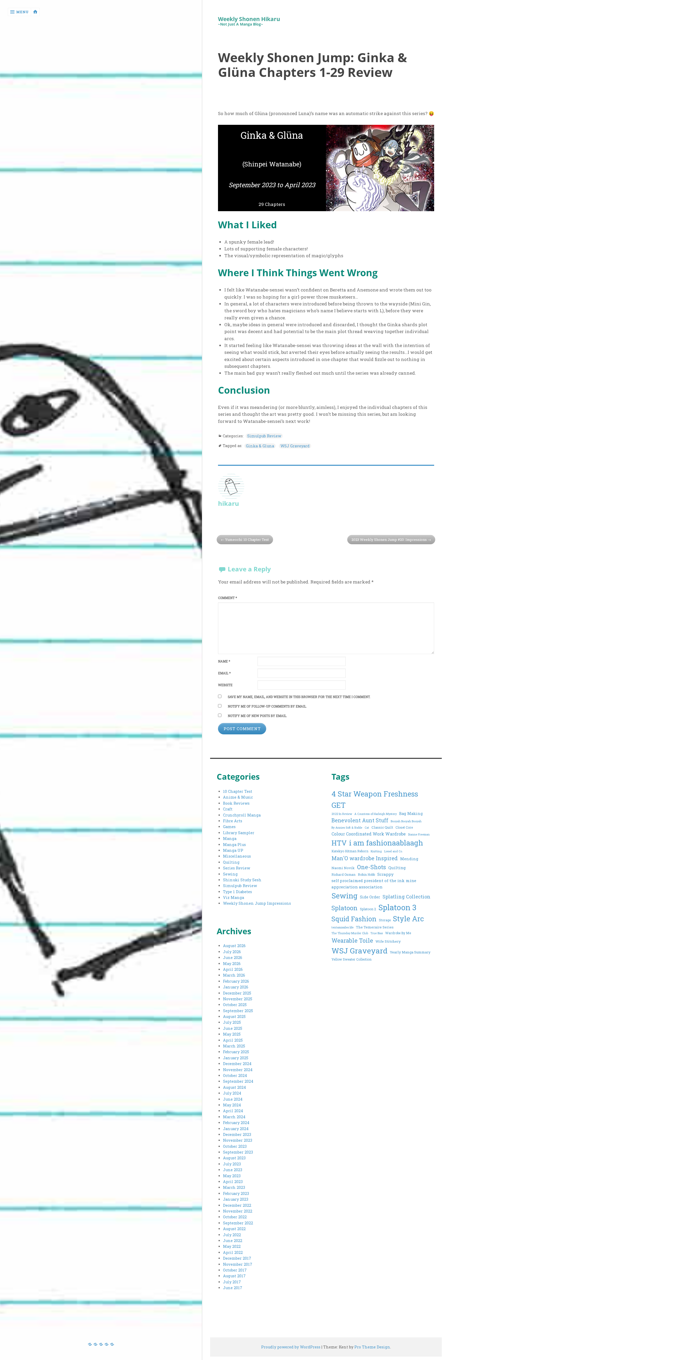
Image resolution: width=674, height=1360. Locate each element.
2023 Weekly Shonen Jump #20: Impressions (389, 539)
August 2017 (234, 1275)
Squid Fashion (353, 918)
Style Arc (408, 918)
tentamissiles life (342, 927)
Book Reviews (236, 803)
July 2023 (232, 1163)
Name (224, 661)
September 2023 (238, 1152)
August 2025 (234, 1016)
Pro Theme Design (372, 1346)
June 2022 (232, 1240)
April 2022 (233, 1252)
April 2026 (233, 969)
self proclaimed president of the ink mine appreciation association (373, 883)
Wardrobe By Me (398, 933)
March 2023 (234, 1187)
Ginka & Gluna (260, 445)
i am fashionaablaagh (386, 842)
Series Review (236, 868)
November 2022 (237, 1211)
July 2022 (232, 1234)
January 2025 (235, 1057)
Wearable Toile (352, 940)
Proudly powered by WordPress (290, 1346)
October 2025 (235, 1004)
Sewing (230, 874)
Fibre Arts (232, 820)
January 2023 (235, 1199)
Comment (227, 598)
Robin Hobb (366, 874)
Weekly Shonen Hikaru (249, 19)
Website (225, 685)
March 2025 (234, 1046)
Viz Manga (233, 897)
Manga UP (233, 850)
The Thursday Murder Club (349, 933)
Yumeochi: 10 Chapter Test (247, 539)
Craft (227, 809)
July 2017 (232, 1281)
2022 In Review (341, 814)
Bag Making (411, 813)
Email (224, 673)
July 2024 (232, 1093)
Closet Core (404, 827)
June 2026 (232, 957)
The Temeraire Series (375, 927)
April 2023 (233, 1181)
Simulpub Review (264, 435)
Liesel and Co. (393, 851)
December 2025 (237, 993)
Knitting (376, 851)
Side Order (370, 896)
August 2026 (234, 945)
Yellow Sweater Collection (351, 959)
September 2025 (238, 1010)
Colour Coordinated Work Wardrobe (368, 834)
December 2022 (237, 1205)
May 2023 (232, 1175)
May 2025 (232, 1034)
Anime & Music (238, 797)
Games (229, 826)
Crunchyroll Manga (242, 815)
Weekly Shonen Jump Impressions (257, 903)
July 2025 (232, 1022)
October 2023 (235, 1146)
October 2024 (235, 1075)
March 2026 (234, 975)
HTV (339, 842)
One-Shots (371, 867)
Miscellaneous (237, 856)
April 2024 (233, 1110)
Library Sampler (238, 832)
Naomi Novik (343, 868)
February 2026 (236, 981)
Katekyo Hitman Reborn (349, 851)
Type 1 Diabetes (237, 891)
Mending (409, 858)
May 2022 (232, 1246)
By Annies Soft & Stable (346, 827)
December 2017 (237, 1258)
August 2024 (234, 1087)
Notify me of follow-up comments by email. (267, 706)
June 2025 (232, 1028)
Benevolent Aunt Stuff (359, 820)
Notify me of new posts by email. (257, 716)
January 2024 (236, 1128)
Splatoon (344, 908)
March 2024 (234, 1116)
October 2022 (235, 1216)
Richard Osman (343, 874)
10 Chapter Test (237, 791)
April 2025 (233, 1040)
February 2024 (236, 1122)
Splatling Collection (406, 896)
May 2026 (232, 963)
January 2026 (235, 987)
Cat (367, 827)
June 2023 (232, 1169)
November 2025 (237, 998)
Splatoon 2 (368, 909)
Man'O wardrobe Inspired (364, 858)
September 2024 (238, 1081)
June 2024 (232, 1099)
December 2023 (237, 1134)
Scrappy (385, 874)
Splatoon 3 (397, 907)
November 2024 (237, 1069)
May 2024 (232, 1104)
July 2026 (232, 951)
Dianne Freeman (419, 834)
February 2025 (236, 1051)
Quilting (231, 862)
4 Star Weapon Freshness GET (374, 799)
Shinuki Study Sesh (242, 879)
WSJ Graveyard (295, 445)
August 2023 (234, 1157)
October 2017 (235, 1270)
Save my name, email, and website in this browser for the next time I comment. (299, 697)
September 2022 (238, 1222)
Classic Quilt (382, 827)
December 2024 (237, 1063)
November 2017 (237, 1264)
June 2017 (232, 1287)
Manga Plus (234, 844)
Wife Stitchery (388, 941)
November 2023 (237, 1140)
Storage (385, 920)
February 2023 (236, 1193)
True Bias (376, 933)
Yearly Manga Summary (410, 952)
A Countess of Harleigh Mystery (375, 814)
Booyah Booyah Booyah (406, 821)
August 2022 (234, 1228)
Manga (229, 838)
